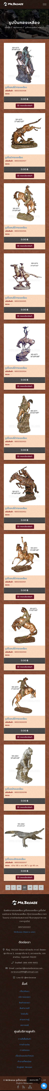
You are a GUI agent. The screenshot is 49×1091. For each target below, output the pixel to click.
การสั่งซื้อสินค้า (24, 1038)
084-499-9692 (30, 962)
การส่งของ (24, 1050)
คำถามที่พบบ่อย (24, 1061)
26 (19, 887)
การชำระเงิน (24, 1044)
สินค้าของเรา (17, 27)
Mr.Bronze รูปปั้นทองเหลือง (18, 1080)
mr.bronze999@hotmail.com (24, 971)
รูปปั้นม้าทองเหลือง (14, 157)
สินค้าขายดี (24, 1008)
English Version (24, 1067)
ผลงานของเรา (24, 927)
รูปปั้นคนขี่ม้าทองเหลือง (16, 87)
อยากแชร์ (24, 1025)
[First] (8, 887)
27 (24, 887)
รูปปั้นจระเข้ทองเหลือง (15, 859)
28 (30, 887)
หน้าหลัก (7, 27)
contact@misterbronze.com (28, 968)
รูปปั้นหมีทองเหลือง (14, 789)
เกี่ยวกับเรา (24, 991)
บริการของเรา (24, 997)
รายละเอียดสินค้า (25, 105)
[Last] (41, 887)
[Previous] (13, 887)
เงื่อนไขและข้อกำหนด (24, 1055)
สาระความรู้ (24, 1019)
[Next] (35, 887)
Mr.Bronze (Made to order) (24, 932)
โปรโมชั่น (24, 1013)
